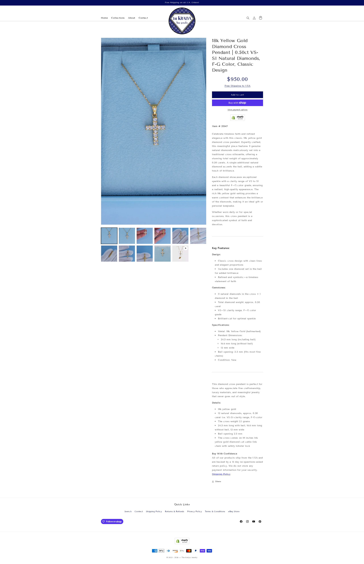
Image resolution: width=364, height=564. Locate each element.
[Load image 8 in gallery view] (127, 253)
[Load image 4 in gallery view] (162, 236)
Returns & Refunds (174, 511)
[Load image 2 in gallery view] (127, 236)
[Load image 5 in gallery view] (180, 236)
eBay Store (233, 511)
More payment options (238, 109)
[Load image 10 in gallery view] (162, 253)
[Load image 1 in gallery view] (109, 236)
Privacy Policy (194, 511)
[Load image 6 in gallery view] (198, 236)
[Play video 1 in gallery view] (180, 253)
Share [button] (218, 481)
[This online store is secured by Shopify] (237, 120)
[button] (248, 18)
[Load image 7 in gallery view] (109, 253)
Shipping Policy (221, 474)
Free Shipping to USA (238, 85)
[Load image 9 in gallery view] (144, 253)
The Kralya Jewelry (189, 557)
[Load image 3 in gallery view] (144, 236)
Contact (139, 511)
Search (128, 511)
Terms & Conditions (215, 511)
